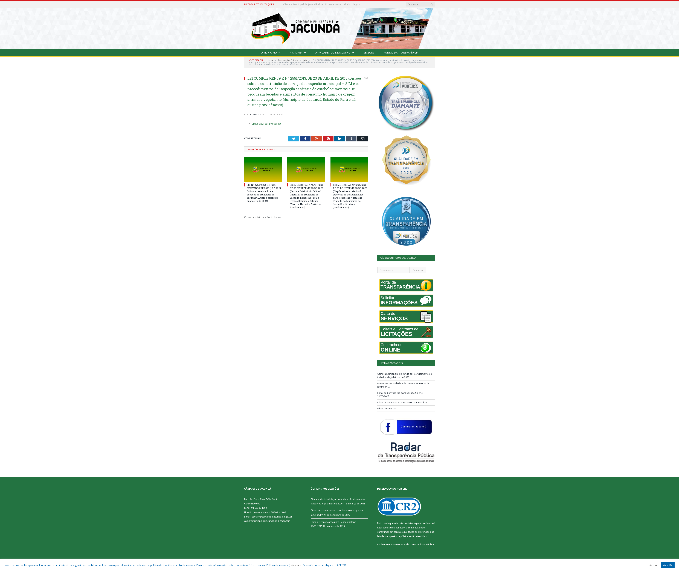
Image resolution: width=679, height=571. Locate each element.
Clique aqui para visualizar (266, 123)
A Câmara (296, 52)
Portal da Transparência (401, 52)
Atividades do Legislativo (332, 52)
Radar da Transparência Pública (416, 544)
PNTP (392, 544)
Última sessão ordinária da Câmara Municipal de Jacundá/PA (317, 4)
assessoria (402, 527)
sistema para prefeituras (420, 523)
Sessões (369, 52)
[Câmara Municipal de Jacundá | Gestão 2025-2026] (339, 27)
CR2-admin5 (254, 114)
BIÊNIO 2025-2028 (386, 408)
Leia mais (295, 565)
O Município (269, 52)
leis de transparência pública (392, 536)
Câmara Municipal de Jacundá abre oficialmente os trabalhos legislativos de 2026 (404, 375)
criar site (398, 523)
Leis (366, 114)
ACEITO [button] (667, 564)
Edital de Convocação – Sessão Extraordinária (402, 402)
